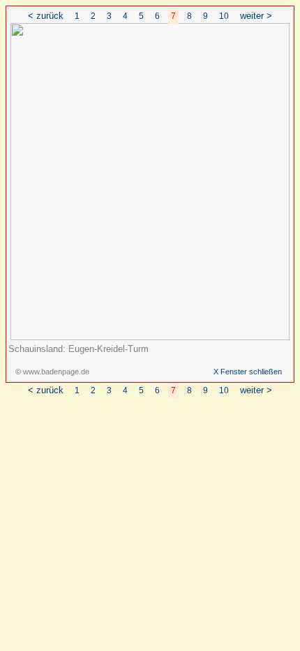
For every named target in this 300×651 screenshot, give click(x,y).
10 (224, 16)
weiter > (256, 15)
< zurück (45, 15)
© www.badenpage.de (52, 371)
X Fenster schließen (247, 371)
